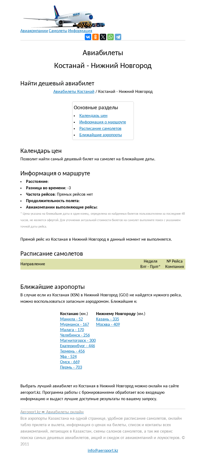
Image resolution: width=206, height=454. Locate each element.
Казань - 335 (107, 319)
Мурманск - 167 (74, 325)
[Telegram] (118, 37)
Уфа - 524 (68, 357)
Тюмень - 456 (72, 351)
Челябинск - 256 (75, 335)
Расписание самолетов (100, 129)
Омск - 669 (70, 362)
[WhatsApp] (110, 37)
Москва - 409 (108, 325)
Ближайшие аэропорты (100, 135)
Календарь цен (93, 116)
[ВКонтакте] (88, 37)
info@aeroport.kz (103, 451)
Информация (80, 31)
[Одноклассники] (95, 37)
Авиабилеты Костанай (73, 92)
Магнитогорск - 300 (78, 341)
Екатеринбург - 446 (77, 346)
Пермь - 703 (71, 367)
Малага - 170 (72, 330)
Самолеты (58, 31)
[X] (103, 37)
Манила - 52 (71, 319)
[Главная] (62, 14)
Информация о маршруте (102, 122)
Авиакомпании (34, 31)
